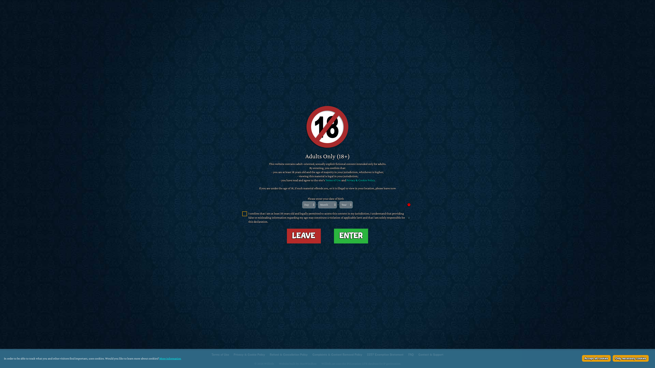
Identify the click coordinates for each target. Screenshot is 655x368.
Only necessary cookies (630, 358)
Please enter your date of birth (326, 199)
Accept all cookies (596, 358)
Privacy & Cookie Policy (360, 180)
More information (170, 358)
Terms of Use (333, 180)
